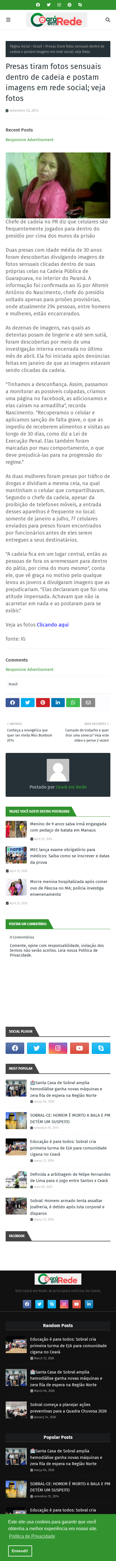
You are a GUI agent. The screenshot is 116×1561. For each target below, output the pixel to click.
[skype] (79, 5)
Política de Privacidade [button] (32, 1536)
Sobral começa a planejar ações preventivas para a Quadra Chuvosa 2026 (68, 1408)
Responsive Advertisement (29, 139)
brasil (37, 46)
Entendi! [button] (20, 1551)
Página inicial (20, 46)
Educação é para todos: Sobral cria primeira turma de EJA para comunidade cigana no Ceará (68, 1148)
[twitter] (48, 5)
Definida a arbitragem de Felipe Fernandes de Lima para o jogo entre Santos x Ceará (70, 1177)
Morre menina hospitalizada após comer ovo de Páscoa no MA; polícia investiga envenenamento (69, 888)
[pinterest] (69, 5)
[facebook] (38, 5)
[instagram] (59, 5)
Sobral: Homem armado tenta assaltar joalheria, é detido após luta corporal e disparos (67, 1207)
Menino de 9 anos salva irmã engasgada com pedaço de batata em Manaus (68, 827)
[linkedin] (89, 1304)
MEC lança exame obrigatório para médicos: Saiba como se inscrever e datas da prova (70, 856)
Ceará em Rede (71, 787)
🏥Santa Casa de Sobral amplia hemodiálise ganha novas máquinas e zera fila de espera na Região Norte (66, 1089)
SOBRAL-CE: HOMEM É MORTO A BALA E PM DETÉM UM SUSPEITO (70, 1118)
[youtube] (79, 1048)
